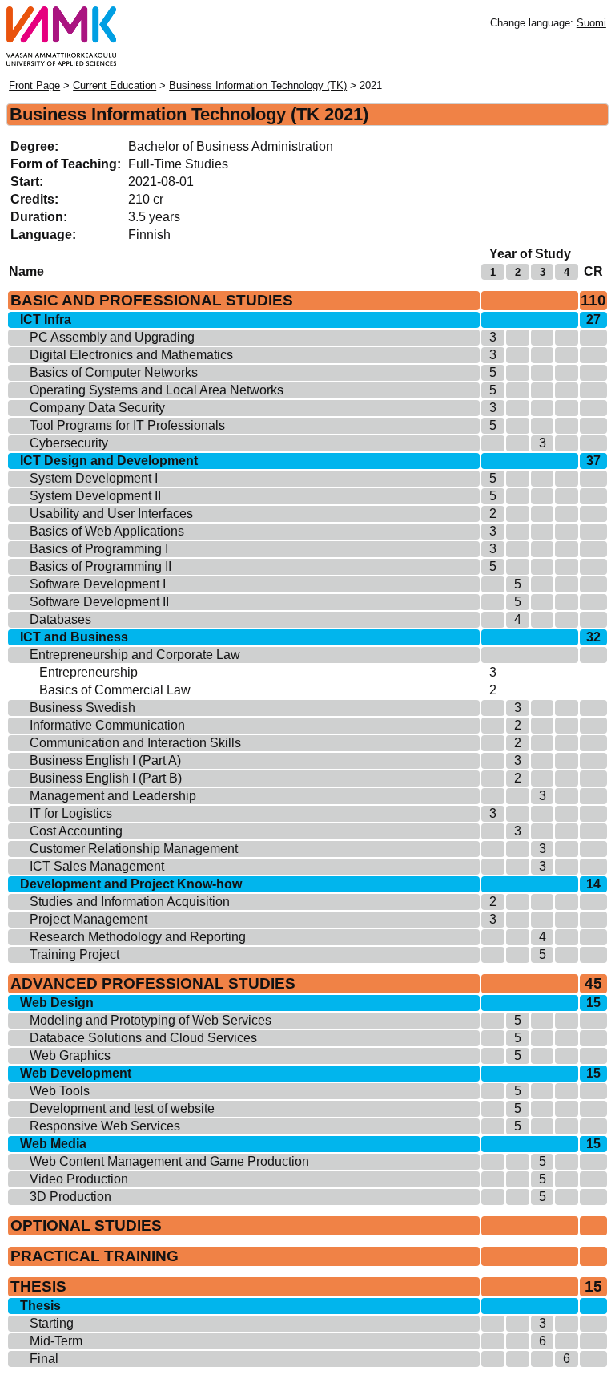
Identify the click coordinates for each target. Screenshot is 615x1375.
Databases (60, 619)
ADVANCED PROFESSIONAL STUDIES (152, 983)
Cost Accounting (76, 831)
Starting (52, 1323)
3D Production (70, 1196)
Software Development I (98, 584)
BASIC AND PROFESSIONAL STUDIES (151, 300)
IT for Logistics (71, 813)
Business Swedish (82, 707)
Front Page (34, 85)
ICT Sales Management (97, 866)
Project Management (88, 919)
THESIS (38, 1286)
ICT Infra (45, 319)
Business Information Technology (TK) (258, 85)
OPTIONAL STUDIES (86, 1225)
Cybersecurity (69, 443)
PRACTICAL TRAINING (94, 1256)
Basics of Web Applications (107, 531)
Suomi (591, 23)
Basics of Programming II (100, 566)
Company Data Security (97, 408)
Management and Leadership (113, 796)
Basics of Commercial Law (115, 690)
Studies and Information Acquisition (130, 901)
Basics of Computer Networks (114, 372)
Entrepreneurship (88, 672)
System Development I (94, 478)
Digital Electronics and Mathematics (131, 355)
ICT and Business (74, 637)
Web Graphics (70, 1055)
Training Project (74, 954)
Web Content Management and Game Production (169, 1161)
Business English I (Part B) (106, 778)
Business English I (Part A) (105, 760)
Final (44, 1358)
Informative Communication (107, 725)
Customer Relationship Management (134, 848)
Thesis (40, 1305)
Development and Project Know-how (131, 884)
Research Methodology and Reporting (138, 937)
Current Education (114, 85)
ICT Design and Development (109, 460)
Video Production (79, 1179)
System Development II (95, 496)
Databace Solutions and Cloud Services (143, 1038)
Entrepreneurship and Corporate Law (135, 654)
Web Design (57, 1002)
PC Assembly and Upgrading (112, 337)
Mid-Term (56, 1341)
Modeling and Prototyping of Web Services (150, 1020)
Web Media (53, 1144)
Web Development (75, 1073)
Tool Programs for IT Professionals (127, 425)
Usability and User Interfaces (111, 513)
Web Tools (60, 1091)
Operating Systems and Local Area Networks (156, 390)
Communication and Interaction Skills (135, 743)
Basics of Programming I (99, 549)
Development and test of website (122, 1108)
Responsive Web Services (105, 1126)
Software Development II (99, 602)
